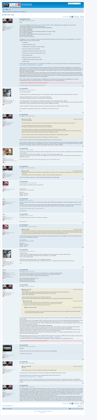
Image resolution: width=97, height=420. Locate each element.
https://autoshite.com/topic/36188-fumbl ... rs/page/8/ (30, 376)
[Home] (12, 5)
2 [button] (73, 16)
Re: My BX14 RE (24, 88)
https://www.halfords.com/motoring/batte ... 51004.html (48, 337)
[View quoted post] (30, 119)
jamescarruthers (29, 307)
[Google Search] (80, 3)
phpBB (39, 411)
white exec (25, 119)
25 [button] (81, 16)
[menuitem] (4, 9)
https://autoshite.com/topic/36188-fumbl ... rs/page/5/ (30, 64)
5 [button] (78, 16)
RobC (24, 229)
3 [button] (75, 16)
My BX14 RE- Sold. (8, 15)
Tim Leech (25, 366)
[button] (70, 17)
